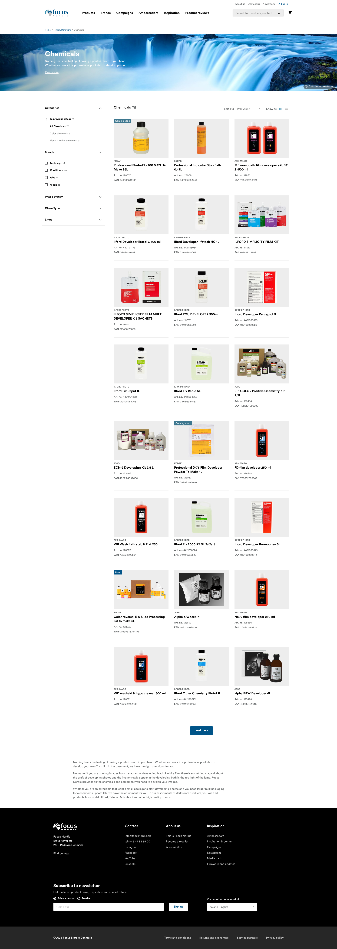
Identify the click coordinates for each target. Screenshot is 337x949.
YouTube (130, 858)
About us (240, 3)
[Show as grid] (281, 109)
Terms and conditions (177, 938)
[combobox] (258, 13)
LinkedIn (130, 864)
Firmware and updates (221, 864)
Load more (201, 730)
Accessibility (174, 847)
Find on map (61, 853)
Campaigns (124, 13)
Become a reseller (177, 841)
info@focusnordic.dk (138, 836)
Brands (106, 13)
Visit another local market (223, 899)
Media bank (214, 858)
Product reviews (197, 13)
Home (48, 30)
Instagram (131, 847)
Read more (52, 72)
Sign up (178, 906)
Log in (284, 3)
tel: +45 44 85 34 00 (137, 841)
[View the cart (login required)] (290, 13)
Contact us (254, 3)
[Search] (279, 13)
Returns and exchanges (214, 938)
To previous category (62, 119)
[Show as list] (286, 109)
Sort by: (229, 109)
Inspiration (172, 13)
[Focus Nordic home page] (56, 13)
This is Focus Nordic (178, 836)
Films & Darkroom (62, 30)
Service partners (247, 938)
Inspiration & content (220, 841)
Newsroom (269, 3)
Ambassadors (148, 13)
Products (88, 13)
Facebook (131, 853)
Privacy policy (275, 938)
